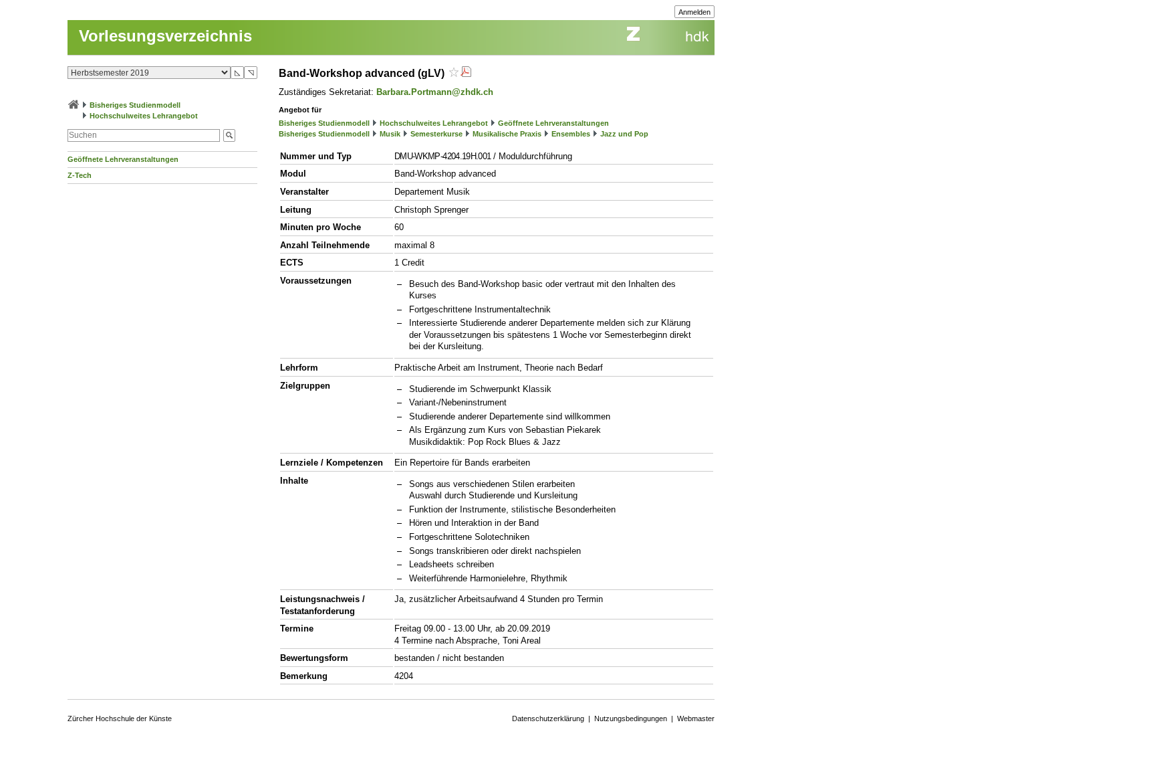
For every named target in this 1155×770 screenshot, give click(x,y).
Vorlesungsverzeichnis (165, 36)
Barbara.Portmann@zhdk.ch (434, 92)
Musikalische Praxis (507, 134)
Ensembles (570, 134)
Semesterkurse (436, 134)
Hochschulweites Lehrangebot (144, 116)
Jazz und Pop (624, 134)
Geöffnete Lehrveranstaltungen (123, 159)
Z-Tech (80, 175)
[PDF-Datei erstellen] (466, 73)
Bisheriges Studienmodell (135, 105)
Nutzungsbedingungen (630, 718)
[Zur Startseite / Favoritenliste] (74, 105)
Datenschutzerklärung (548, 718)
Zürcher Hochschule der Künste (120, 718)
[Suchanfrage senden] (229, 135)
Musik (390, 134)
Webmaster (696, 718)
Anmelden (694, 12)
